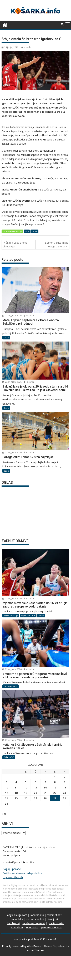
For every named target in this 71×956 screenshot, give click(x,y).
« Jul (4, 813)
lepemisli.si (32, 927)
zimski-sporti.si (35, 919)
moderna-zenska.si (34, 923)
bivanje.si (52, 919)
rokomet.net (54, 915)
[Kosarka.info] (4, 24)
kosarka (28, 47)
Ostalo (34, 231)
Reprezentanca (28, 615)
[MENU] (67, 24)
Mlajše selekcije (10, 615)
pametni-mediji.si (51, 927)
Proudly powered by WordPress (21, 946)
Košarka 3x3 (8, 757)
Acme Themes (35, 950)
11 (16, 787)
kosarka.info (37, 915)
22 (54, 793)
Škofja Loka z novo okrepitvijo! (15, 244)
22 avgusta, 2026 (13, 315)
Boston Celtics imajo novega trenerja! (56, 244)
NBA (27, 231)
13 (35, 787)
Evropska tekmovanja (12, 231)
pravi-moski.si (56, 923)
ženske (41, 615)
